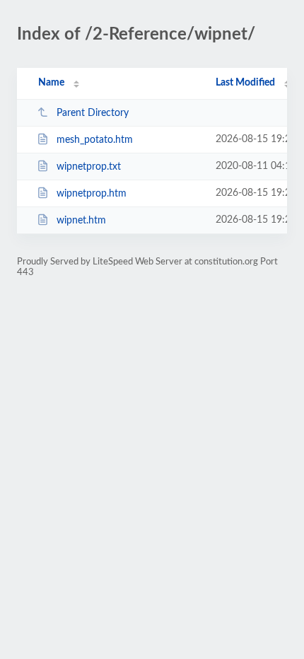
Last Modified (245, 83)
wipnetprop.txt (89, 167)
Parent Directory (93, 113)
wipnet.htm (81, 221)
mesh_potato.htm (95, 140)
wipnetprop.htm (92, 194)
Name (51, 83)
